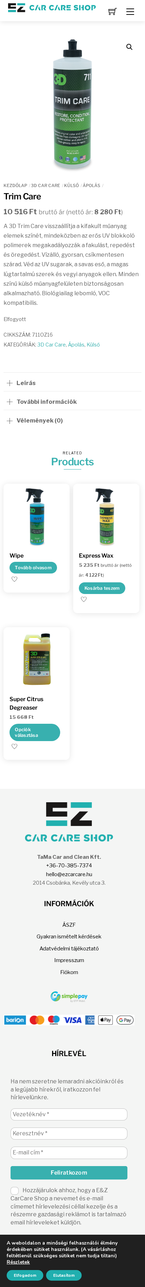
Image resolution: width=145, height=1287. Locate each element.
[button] (129, 47)
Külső (71, 185)
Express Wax (96, 555)
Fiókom (69, 972)
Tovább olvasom (33, 567)
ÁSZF (69, 924)
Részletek (18, 1262)
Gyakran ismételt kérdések (69, 936)
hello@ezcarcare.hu (69, 874)
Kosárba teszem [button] (102, 588)
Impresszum (69, 960)
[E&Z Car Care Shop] (51, 7)
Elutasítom (64, 1275)
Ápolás (91, 185)
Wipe (17, 555)
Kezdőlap (15, 185)
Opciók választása (26, 732)
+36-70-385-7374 (69, 865)
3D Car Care (45, 185)
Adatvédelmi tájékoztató (69, 948)
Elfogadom (25, 1275)
